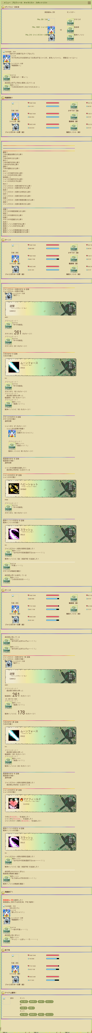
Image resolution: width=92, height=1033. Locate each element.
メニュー (7, 2)
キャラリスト (29, 2)
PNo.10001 (40, 27)
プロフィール (17, 2)
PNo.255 (42, 19)
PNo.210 (37, 35)
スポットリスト (41, 2)
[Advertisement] (46, 1026)
